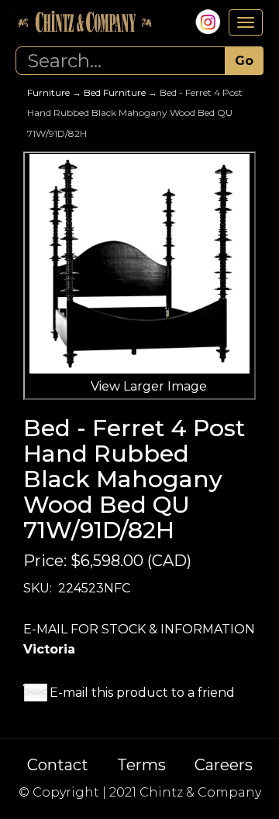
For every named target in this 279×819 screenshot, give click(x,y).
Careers (224, 765)
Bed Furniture (115, 92)
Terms (141, 765)
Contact (57, 765)
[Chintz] (84, 23)
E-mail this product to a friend (142, 692)
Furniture (48, 92)
